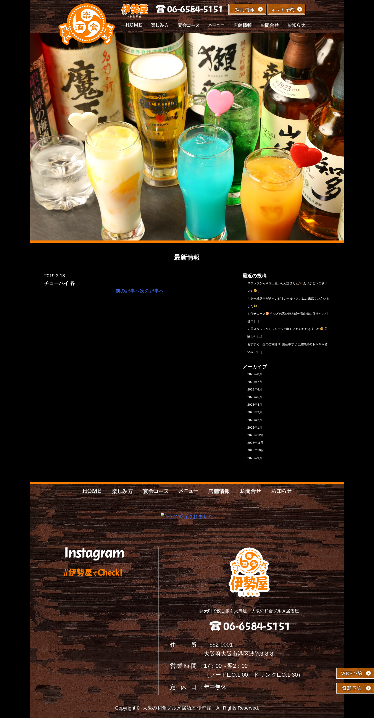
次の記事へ (152, 291)
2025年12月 (255, 435)
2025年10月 (255, 450)
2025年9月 (254, 458)
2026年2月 (254, 420)
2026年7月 (254, 382)
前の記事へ (128, 291)
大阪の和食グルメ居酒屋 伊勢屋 (177, 708)
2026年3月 (254, 412)
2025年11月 (255, 442)
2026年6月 (254, 389)
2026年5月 (254, 397)
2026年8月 (254, 374)
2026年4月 (254, 404)
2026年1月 (254, 427)
